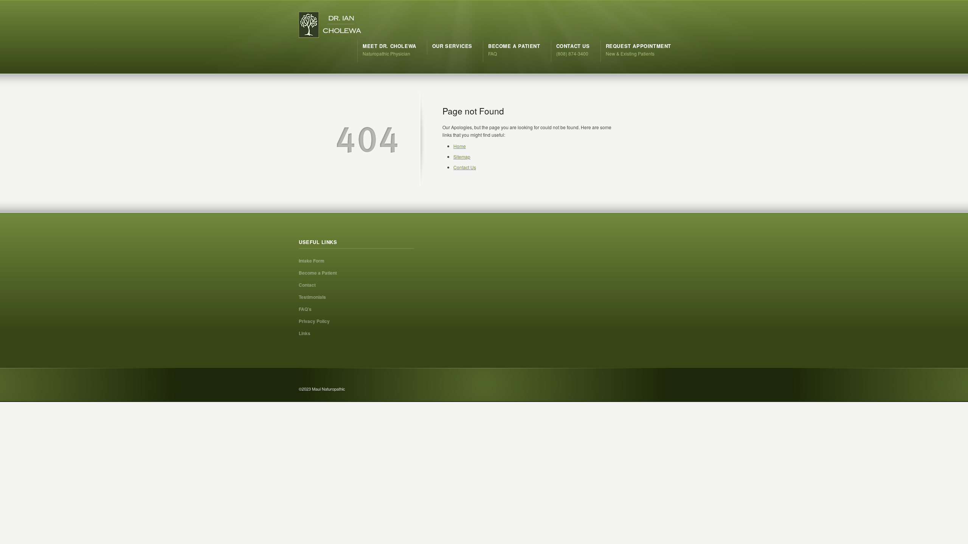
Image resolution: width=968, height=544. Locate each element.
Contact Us (464, 167)
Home (459, 146)
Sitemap (461, 156)
